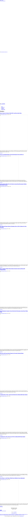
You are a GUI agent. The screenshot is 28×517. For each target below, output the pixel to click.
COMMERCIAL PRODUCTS (18, 514)
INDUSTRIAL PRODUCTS (5, 514)
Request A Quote (3, 109)
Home (2, 106)
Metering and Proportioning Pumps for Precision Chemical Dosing (11, 353)
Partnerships (2, 108)
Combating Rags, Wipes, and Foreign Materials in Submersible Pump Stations (13, 394)
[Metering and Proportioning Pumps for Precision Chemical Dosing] (14, 389)
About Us (2, 107)
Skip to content (1, 0)
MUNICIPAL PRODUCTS (12, 514)
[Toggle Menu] (0, 105)
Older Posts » (1, 506)
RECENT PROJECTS (24, 514)
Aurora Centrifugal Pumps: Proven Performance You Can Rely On (12, 154)
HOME (1, 514)
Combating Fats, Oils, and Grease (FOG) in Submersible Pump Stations (12, 436)
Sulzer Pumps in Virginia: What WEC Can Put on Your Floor (11, 113)
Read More (1, 182)
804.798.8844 (3, 103)
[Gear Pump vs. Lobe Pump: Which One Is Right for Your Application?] (9, 502)
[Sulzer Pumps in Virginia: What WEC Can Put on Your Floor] (14, 149)
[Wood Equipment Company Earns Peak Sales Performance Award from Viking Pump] (14, 348)
